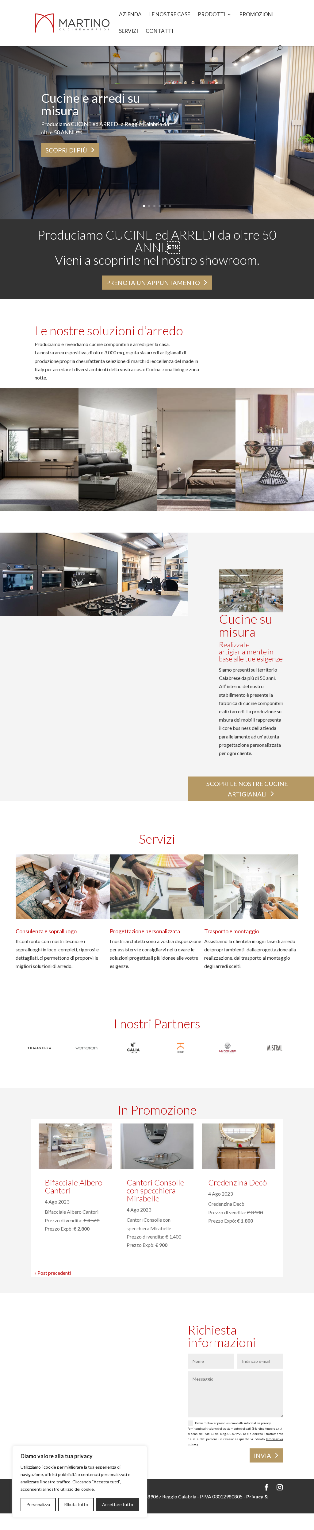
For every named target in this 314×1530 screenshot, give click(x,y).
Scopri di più (66, 150)
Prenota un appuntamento (153, 282)
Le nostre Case (169, 14)
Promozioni (256, 14)
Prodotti (211, 14)
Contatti (159, 31)
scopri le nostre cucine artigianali (247, 789)
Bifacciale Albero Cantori (73, 1186)
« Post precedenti (52, 1273)
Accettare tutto (117, 1504)
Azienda (130, 14)
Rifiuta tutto (76, 1504)
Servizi (128, 31)
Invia (262, 1455)
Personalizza (38, 1504)
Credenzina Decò (237, 1182)
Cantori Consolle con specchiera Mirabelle (155, 1190)
